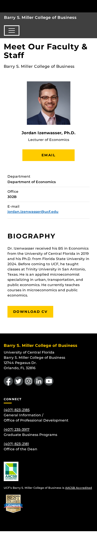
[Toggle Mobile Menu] (92, 5)
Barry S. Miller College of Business (40, 17)
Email (48, 155)
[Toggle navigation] (11, 30)
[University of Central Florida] (38, 6)
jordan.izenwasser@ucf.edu (32, 211)
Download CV (30, 311)
